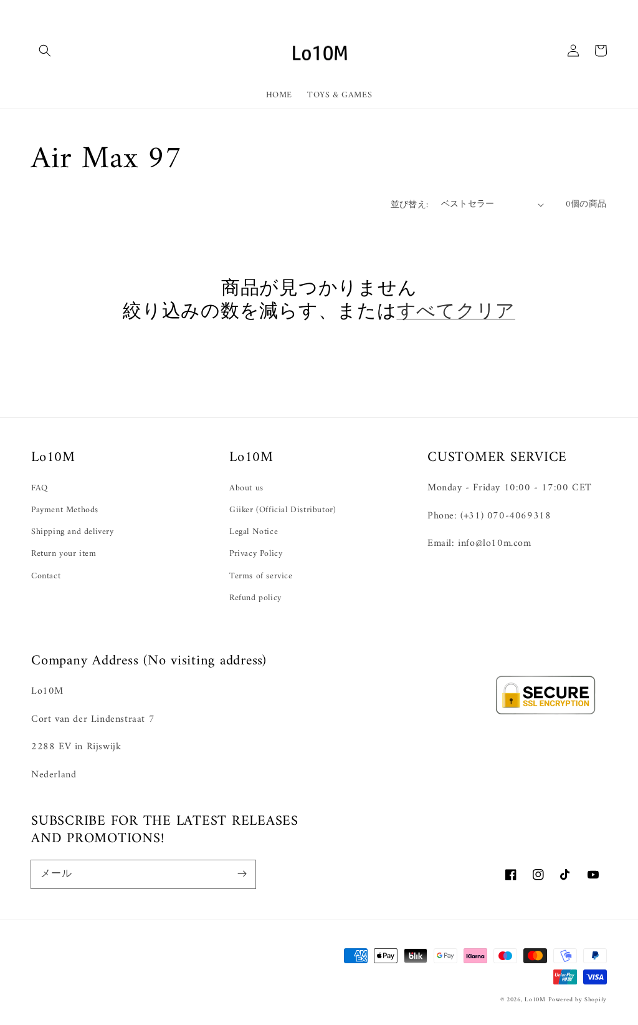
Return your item (64, 553)
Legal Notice (253, 532)
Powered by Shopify (577, 999)
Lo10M (535, 999)
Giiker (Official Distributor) (282, 510)
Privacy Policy (255, 553)
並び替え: (410, 205)
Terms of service (261, 576)
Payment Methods (64, 510)
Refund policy (255, 598)
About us (246, 488)
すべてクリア (456, 312)
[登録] (241, 874)
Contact (45, 576)
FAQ (39, 488)
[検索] (45, 50)
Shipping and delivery (72, 532)
